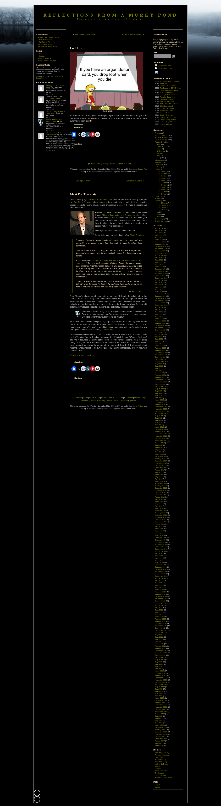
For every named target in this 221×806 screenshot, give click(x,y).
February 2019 (160, 429)
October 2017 (160, 465)
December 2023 (161, 298)
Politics (109, 400)
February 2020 (160, 402)
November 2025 (161, 249)
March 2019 (159, 427)
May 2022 (158, 341)
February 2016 (160, 510)
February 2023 (160, 321)
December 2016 (161, 488)
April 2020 (159, 398)
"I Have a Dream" (166, 124)
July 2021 (158, 364)
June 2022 (159, 339)
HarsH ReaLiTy (160, 759)
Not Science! (46, 40)
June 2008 (159, 718)
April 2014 (159, 560)
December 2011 (161, 623)
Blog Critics (159, 757)
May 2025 (158, 262)
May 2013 (158, 585)
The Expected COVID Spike (170, 88)
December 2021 (161, 352)
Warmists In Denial (134, 181)
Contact (42, 56)
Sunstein (124, 400)
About (41, 54)
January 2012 (160, 621)
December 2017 (161, 461)
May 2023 (158, 314)
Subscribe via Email (164, 68)
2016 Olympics (162, 207)
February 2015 (160, 538)
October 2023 (160, 303)
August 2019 (160, 416)
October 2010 (160, 655)
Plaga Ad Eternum (166, 92)
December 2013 (161, 569)
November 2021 (161, 355)
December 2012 (161, 596)
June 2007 (159, 745)
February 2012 (160, 619)
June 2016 (159, 501)
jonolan (48, 119)
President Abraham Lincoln (100, 200)
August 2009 (160, 687)
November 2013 (161, 571)
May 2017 (158, 477)
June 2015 (159, 529)
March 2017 (159, 481)
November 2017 (161, 463)
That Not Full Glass (167, 101)
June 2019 (159, 420)
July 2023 (158, 309)
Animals (158, 133)
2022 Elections (162, 187)
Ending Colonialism (167, 108)
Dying (99, 164)
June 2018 (159, 447)
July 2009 (158, 689)
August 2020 (160, 389)
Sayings (160, 167)
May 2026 (158, 235)
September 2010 (161, 657)
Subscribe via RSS (164, 65)
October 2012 (160, 601)
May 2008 (158, 720)
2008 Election (162, 171)
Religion (158, 196)
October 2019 (160, 411)
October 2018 (160, 438)
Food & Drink (160, 142)
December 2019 (161, 407)
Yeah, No (163, 83)
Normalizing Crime (166, 110)
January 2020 (160, 404)
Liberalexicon (160, 160)
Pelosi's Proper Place (168, 86)
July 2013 (158, 580)
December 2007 (161, 732)
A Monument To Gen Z (54, 97)
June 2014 (159, 556)
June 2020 (159, 393)
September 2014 (161, 549)
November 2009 (161, 680)
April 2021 (159, 370)
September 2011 (161, 630)
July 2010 (158, 662)
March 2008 (159, 725)
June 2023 (159, 312)
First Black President (83, 202)
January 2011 (160, 648)
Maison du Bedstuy (162, 764)
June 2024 (159, 285)
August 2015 (160, 524)
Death (93, 164)
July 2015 (158, 526)
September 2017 (161, 468)
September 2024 (161, 278)
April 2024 (159, 289)
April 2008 (159, 723)
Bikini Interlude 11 (166, 106)
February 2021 (160, 375)
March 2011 (159, 644)
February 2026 (160, 242)
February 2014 (160, 565)
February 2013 (160, 592)
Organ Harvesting (124, 164)
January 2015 (160, 540)
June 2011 (159, 637)
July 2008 (158, 716)
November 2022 (161, 328)
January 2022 (160, 350)
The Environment (161, 221)
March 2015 (159, 535)
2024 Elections (162, 189)
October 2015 (160, 520)
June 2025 (159, 260)
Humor (112, 164)
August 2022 (160, 334)
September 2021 (161, 359)
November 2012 (161, 599)
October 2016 (160, 492)
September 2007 (161, 739)
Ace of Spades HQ (162, 753)
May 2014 (158, 558)
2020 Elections (162, 185)
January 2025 (160, 269)
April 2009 (159, 696)
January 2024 (160, 296)
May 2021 (158, 368)
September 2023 (161, 305)
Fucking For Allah (82, 181)
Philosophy (159, 164)
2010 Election (162, 174)
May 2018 (158, 450)
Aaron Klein (137, 291)
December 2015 (161, 515)
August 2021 (160, 361)
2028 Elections (162, 194)
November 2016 (161, 490)
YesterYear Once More (163, 777)
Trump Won (50, 113)
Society (157, 201)
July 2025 (158, 258)
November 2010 (161, 653)
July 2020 (158, 391)
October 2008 (160, 709)
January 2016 (160, 513)
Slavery (117, 400)
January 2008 (160, 730)
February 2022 (160, 348)
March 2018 (159, 454)
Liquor (159, 149)
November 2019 (161, 409)
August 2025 (160, 255)
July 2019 (158, 418)
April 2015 (159, 533)
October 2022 (160, 330)
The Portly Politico (161, 771)
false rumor (108, 330)
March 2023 (159, 319)
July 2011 (158, 635)
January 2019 (160, 431)
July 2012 (158, 608)
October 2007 (160, 736)
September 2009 (161, 684)
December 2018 (161, 434)
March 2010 (159, 671)
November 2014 (161, 544)
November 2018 (161, 436)
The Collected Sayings (47, 60)
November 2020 (161, 382)
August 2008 (160, 714)
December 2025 (161, 246)
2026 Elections (162, 192)
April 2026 (159, 237)
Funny (105, 164)
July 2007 (158, 743)
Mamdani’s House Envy (48, 46)
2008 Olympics (162, 203)
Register (158, 785)
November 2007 (161, 734)
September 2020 (161, 386)
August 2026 (160, 228)
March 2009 (159, 698)
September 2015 (161, 522)
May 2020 (158, 395)
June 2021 (159, 366)
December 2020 (161, 379)
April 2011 (158, 641)
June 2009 (159, 691)
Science (158, 198)
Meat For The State (83, 194)
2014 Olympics (162, 205)
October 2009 (160, 682)
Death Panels (94, 398)
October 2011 (160, 628)
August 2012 (160, 605)
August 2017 (160, 470)
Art (158, 212)
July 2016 (158, 499)
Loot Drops (77, 48)
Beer (158, 144)
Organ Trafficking (98, 400)
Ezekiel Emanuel (107, 398)
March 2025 (159, 267)
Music (159, 216)
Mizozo (157, 766)
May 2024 (158, 287)
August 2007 (160, 741)
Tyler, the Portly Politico (54, 112)
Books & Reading (161, 137)
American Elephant (162, 755)
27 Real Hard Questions (169, 104)
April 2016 (159, 506)
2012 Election (162, 176)
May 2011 (158, 639)
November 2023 (161, 300)
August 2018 (160, 443)
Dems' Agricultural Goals (169, 90)
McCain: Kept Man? (167, 122)
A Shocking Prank (45, 44)
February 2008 (160, 727)
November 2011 (161, 626)
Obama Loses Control (168, 117)
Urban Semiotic (160, 775)
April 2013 (159, 587)
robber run (50, 85)
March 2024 (159, 291)
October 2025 (160, 251)
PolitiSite (158, 768)
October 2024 (160, 276)
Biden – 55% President (132, 34)
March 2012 (159, 617)
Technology (159, 219)
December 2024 (161, 271)
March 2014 (159, 562)
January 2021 (160, 377)
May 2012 (158, 612)
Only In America (45, 58)
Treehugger (159, 773)
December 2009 (161, 678)
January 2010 (160, 675)
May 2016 (158, 504)
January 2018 (160, 459)
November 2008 (161, 707)
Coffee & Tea (161, 146)
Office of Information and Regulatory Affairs (121, 215)
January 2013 (160, 594)
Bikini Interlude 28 (166, 99)
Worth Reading (137, 235)
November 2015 (161, 517)
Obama (137, 398)
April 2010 (159, 669)
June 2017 (159, 474)
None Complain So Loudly (49, 37)
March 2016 (159, 508)
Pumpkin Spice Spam (168, 97)
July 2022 (158, 337)
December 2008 (161, 705)
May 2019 (158, 422)
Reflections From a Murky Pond (110, 15)
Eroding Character (166, 115)
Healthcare (128, 398)
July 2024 (158, 282)
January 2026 (160, 244)
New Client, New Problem (54, 120)
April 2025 (159, 264)
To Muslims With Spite (47, 42)
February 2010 (160, 673)
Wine (158, 155)
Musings (158, 162)
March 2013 (159, 590)
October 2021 (160, 357)
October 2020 (160, 384)
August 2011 (160, 632)
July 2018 (158, 445)
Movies (159, 214)
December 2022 (161, 325)
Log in (157, 787)
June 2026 (159, 233)
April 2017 (159, 479)
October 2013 (160, 574)
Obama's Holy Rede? (168, 119)
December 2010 (161, 650)
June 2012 (159, 610)
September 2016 (161, 495)
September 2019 (161, 413)
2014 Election (162, 178)
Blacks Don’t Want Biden (86, 34)
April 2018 (159, 452)
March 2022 (159, 346)
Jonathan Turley (161, 762)
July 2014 (158, 553)
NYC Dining (161, 151)
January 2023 (160, 323)
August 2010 (160, 660)
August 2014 (160, 551)
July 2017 (158, 472)
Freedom (119, 398)
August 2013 (160, 578)
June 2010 (159, 664)
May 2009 (158, 693)
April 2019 (159, 425)
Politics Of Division (166, 113)
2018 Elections (162, 183)
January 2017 (160, 486)
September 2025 (161, 253)
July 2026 (158, 230)
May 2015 (158, 531)
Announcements (161, 135)
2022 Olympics (162, 210)
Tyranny (132, 400)
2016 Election (162, 180)
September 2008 (161, 711)
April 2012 (159, 614)
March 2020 (159, 400)
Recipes (160, 153)
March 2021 (159, 373)
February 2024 (160, 294)
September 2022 (161, 332)
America (78, 398)
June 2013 (159, 583)
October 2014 (160, 547)
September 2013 (161, 576)
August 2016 (160, 497)
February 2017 (160, 483)
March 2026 (159, 239)
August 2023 (160, 307)
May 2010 (158, 666)
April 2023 (159, 316)
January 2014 (160, 567)
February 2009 (160, 700)
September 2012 (161, 603)
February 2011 (160, 646)
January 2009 (160, 702)
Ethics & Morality (161, 140)
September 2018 (161, 440)
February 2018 (160, 456)
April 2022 (159, 343)
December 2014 (161, 542)
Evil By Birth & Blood (167, 95)
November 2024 (161, 273)
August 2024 (160, 280)
